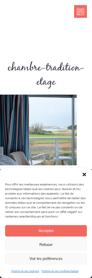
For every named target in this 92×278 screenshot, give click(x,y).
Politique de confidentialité (60, 271)
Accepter (46, 230)
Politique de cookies (25, 271)
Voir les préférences (46, 258)
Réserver (80, 11)
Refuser (46, 244)
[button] (84, 174)
